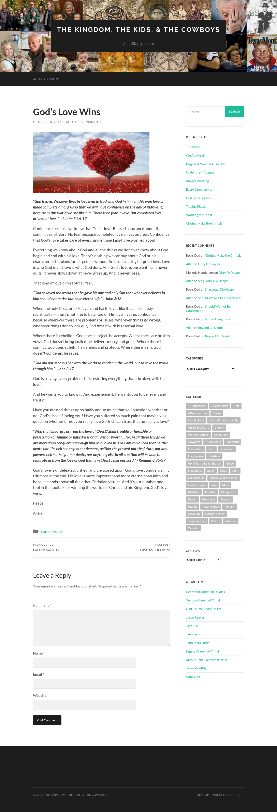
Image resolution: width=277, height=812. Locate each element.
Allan (71, 122)
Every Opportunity (199, 189)
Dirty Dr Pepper (209, 264)
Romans (229, 506)
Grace (230, 463)
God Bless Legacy (198, 198)
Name (39, 653)
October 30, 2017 (47, 122)
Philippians (228, 492)
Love (61, 531)
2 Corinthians (219, 405)
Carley (217, 413)
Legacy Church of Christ (202, 651)
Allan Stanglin (45, 79)
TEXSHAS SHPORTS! (154, 547)
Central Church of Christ (203, 600)
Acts (236, 405)
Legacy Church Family (223, 477)
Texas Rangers (197, 521)
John (53, 531)
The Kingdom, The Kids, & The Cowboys (138, 29)
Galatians (214, 456)
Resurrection (211, 506)
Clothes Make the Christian (205, 223)
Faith (211, 449)
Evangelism (195, 449)
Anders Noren (222, 794)
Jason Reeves (195, 617)
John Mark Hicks (197, 643)
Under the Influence (200, 172)
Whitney (230, 521)
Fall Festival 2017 (46, 547)
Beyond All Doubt (210, 327)
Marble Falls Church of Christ (206, 660)
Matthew (194, 492)
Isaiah (211, 470)
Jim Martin (193, 634)
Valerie (215, 521)
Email (38, 674)
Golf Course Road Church (204, 463)
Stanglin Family (214, 513)
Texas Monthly (196, 668)
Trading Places (196, 206)
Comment (42, 605)
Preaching (208, 499)
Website (39, 695)
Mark (225, 485)
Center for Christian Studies (205, 592)
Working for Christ (199, 215)
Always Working (197, 181)
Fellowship (226, 449)
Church (219, 427)
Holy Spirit (195, 470)
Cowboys (194, 441)
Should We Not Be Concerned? (219, 298)
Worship (193, 528)
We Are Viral (195, 155)
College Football (198, 434)
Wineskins (193, 676)
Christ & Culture (198, 427)
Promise (225, 499)
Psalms (192, 506)
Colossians (221, 434)
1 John (44, 531)
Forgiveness (195, 456)
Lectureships (196, 477)
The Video (193, 147)
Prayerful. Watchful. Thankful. (206, 164)
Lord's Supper (196, 485)
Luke (214, 485)
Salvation (194, 513)
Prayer (192, 499)
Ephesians (233, 441)
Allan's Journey (197, 413)
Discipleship (213, 441)
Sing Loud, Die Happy (213, 281)
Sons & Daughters (217, 319)
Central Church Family (223, 420)
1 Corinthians (196, 405)
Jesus (223, 470)
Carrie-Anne (196, 420)
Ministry (210, 492)
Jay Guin (192, 625)
